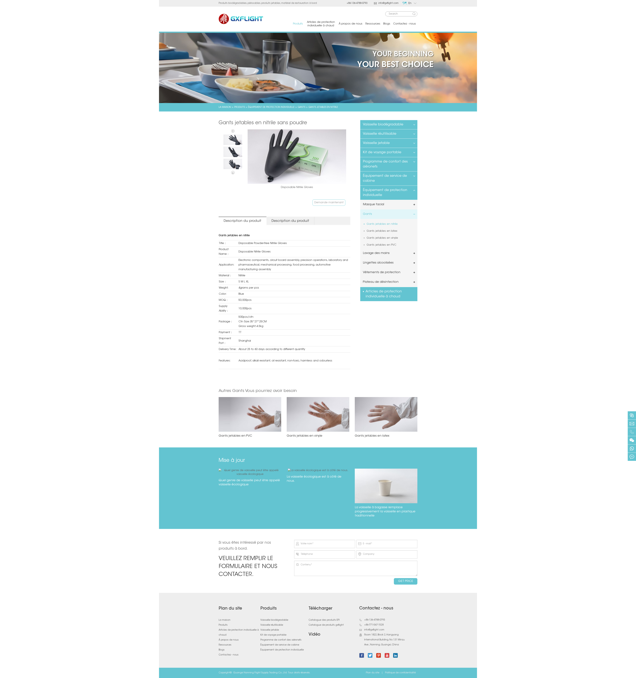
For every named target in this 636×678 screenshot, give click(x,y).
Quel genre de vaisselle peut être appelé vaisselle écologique (249, 482)
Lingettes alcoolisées (378, 262)
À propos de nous (350, 24)
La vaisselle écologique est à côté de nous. (314, 479)
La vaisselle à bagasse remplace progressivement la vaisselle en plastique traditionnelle (385, 511)
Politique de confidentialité (400, 673)
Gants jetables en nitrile (323, 107)
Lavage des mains (376, 253)
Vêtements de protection (381, 272)
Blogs (386, 24)
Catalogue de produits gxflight (326, 625)
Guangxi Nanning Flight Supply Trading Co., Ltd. (260, 673)
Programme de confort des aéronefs (385, 164)
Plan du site (230, 609)
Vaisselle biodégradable (383, 124)
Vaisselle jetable (376, 143)
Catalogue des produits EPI (324, 620)
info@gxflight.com (386, 3)
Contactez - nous (404, 24)
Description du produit (242, 221)
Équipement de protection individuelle (271, 107)
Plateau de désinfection (380, 282)
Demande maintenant (329, 202)
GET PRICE (405, 581)
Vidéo (314, 635)
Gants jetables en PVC (381, 245)
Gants (301, 107)
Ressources (372, 24)
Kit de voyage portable (382, 152)
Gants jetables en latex (382, 231)
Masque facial (373, 204)
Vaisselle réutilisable (379, 134)
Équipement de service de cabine (385, 178)
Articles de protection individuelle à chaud (321, 24)
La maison (225, 107)
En (409, 3)
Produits (298, 24)
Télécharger (320, 609)
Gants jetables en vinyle (382, 238)
